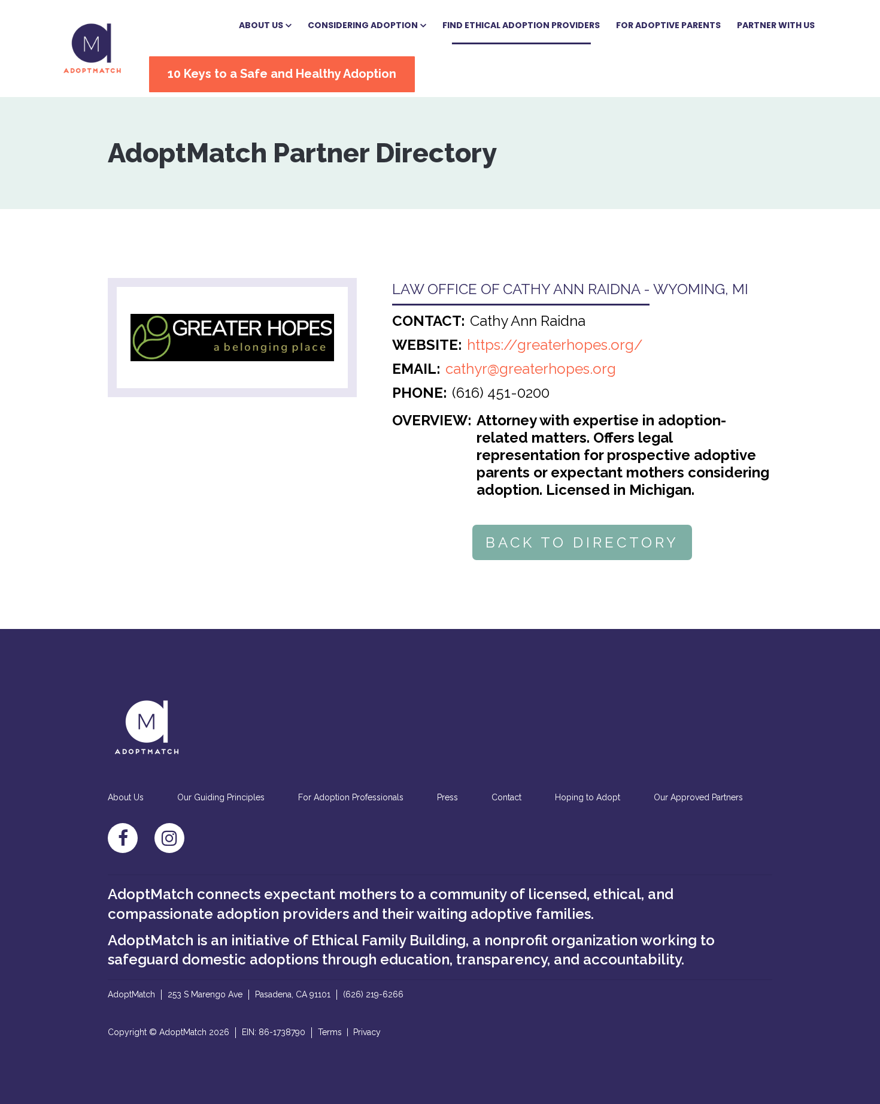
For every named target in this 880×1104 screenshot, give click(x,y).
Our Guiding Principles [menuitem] (221, 797)
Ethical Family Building (388, 940)
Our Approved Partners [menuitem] (698, 797)
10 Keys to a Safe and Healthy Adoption (282, 73)
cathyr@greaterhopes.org (530, 368)
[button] (264, 26)
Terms (330, 1032)
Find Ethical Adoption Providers (521, 25)
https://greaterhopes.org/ (555, 344)
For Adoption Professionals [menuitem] (350, 797)
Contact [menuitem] (506, 797)
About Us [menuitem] (126, 797)
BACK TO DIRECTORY (582, 542)
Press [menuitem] (447, 797)
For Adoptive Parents (668, 25)
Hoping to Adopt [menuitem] (587, 797)
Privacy (367, 1032)
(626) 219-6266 (373, 994)
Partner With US (776, 25)
